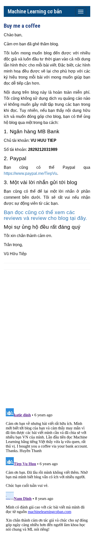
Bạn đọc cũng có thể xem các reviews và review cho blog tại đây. (45, 215)
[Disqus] (47, 338)
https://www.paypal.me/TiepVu (30, 173)
